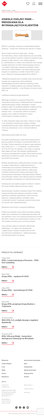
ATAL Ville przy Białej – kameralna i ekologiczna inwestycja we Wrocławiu (18, 336)
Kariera (4, 373)
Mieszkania (5, 360)
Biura (25, 363)
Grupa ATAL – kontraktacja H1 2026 (17, 289)
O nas (3, 367)
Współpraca (5, 377)
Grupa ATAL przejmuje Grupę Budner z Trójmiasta (18, 304)
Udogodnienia (28, 367)
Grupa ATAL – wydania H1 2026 (15, 275)
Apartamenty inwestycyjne (32, 360)
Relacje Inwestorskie (30, 370)
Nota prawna (27, 392)
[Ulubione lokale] (27, 3)
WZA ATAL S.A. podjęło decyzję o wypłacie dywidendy (20, 320)
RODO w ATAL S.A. (28, 385)
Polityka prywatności (29, 388)
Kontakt (26, 377)
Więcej (4, 267)
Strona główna (6, 10)
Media (13, 10)
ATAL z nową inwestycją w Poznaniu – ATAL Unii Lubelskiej (20, 260)
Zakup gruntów (28, 373)
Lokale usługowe (7, 363)
